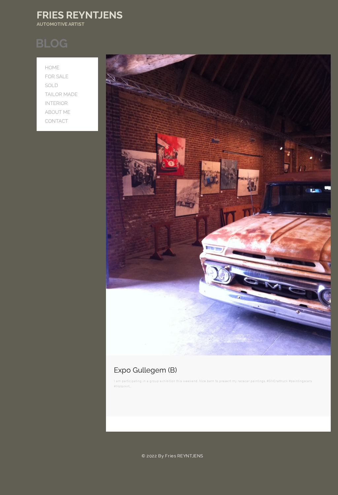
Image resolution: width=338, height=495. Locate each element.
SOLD (51, 85)
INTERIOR (56, 103)
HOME (52, 68)
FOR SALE (56, 77)
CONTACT (56, 121)
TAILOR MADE (61, 94)
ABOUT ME (57, 112)
